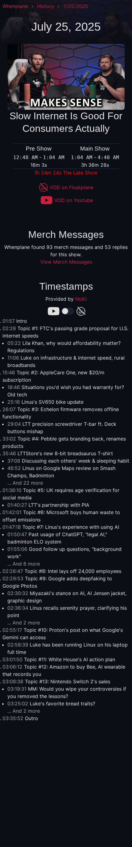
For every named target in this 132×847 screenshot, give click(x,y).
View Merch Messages (66, 262)
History (45, 6)
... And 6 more (23, 564)
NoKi (81, 299)
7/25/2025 (75, 6)
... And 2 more (23, 623)
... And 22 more (25, 483)
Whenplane (15, 6)
